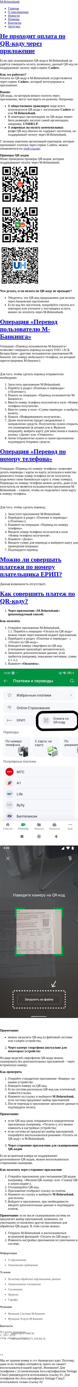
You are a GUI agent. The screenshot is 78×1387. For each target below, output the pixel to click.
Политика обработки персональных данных (34, 1279)
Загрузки (14, 26)
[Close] (1, 1354)
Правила (13, 1294)
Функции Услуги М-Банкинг (25, 1318)
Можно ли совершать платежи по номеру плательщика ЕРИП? (31, 567)
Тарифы (13, 1299)
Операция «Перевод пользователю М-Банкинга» (28, 329)
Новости (14, 15)
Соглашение (15, 1289)
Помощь (13, 19)
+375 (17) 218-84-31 (34, 1338)
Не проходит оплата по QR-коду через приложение (32, 43)
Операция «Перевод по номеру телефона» (33, 455)
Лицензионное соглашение (24, 1284)
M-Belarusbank (10, 1)
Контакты (14, 22)
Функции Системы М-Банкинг (26, 1313)
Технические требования (23, 1265)
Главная (13, 8)
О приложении (18, 12)
